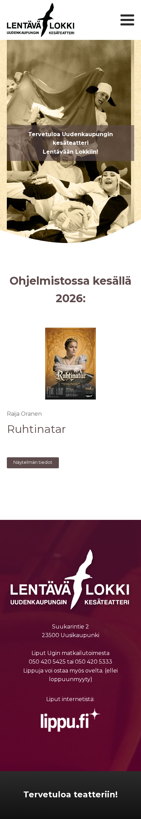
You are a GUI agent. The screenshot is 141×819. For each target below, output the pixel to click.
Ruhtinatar (36, 429)
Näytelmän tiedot (32, 462)
